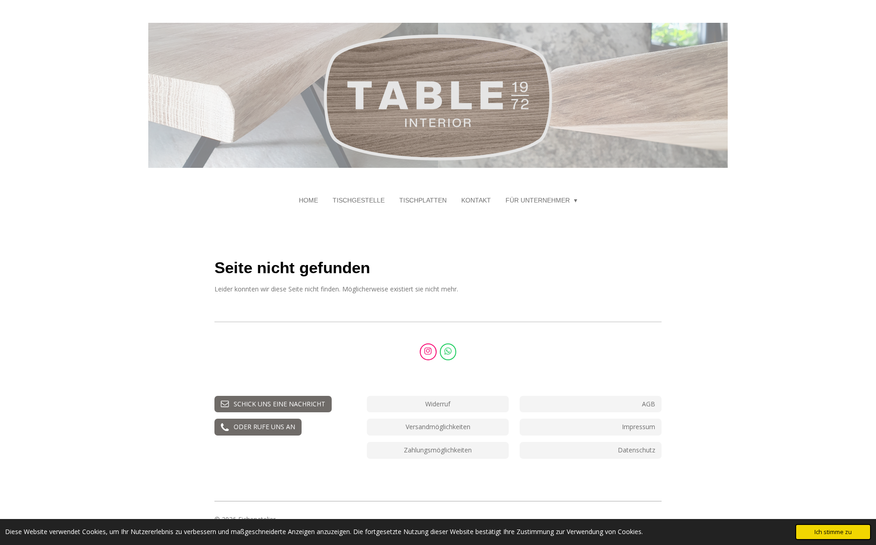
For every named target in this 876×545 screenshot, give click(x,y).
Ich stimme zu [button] (833, 532)
